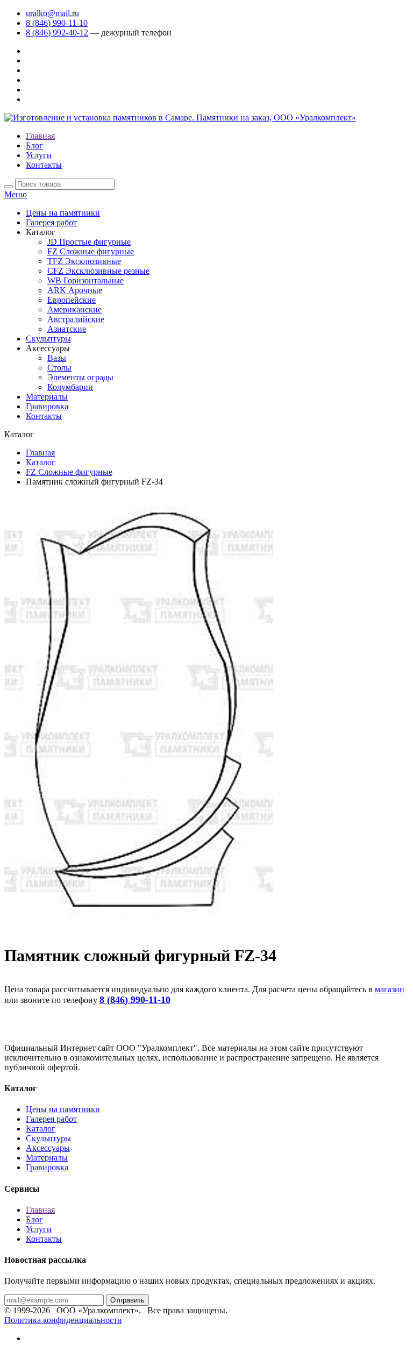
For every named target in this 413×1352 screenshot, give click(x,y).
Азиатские (66, 328)
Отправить (127, 1300)
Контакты (44, 164)
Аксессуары (48, 1147)
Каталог (40, 462)
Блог (34, 145)
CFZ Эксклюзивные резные (98, 270)
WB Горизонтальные (85, 280)
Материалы (47, 396)
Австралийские (75, 319)
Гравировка (47, 406)
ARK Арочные (74, 290)
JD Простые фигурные (89, 241)
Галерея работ (51, 222)
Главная (40, 135)
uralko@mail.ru (52, 13)
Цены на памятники (63, 212)
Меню (15, 194)
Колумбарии (70, 387)
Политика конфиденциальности (63, 1320)
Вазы (56, 357)
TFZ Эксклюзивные (84, 261)
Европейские (71, 299)
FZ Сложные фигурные (90, 251)
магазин (389, 989)
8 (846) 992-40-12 (57, 32)
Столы (59, 367)
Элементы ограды (80, 377)
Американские (74, 309)
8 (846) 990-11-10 (57, 22)
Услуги (39, 155)
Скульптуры (48, 338)
